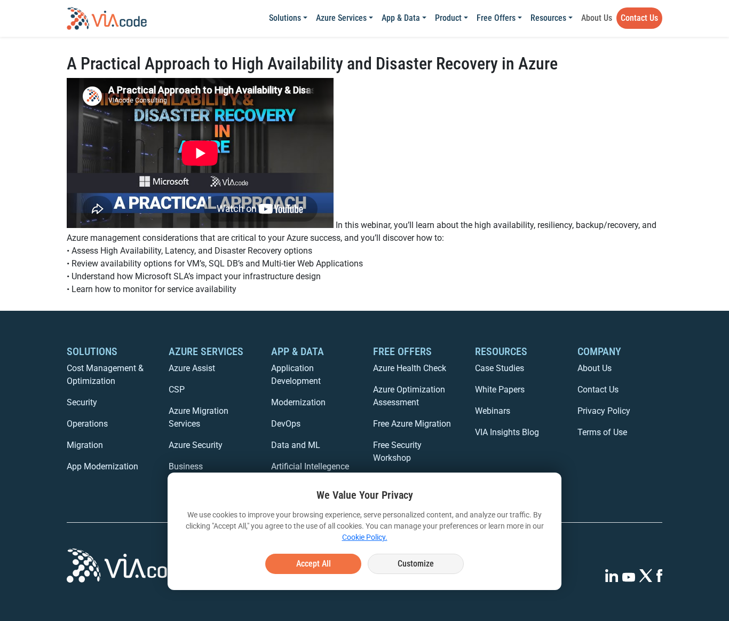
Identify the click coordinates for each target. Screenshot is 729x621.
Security (82, 402)
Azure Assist (192, 368)
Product (448, 18)
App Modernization (102, 466)
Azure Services (341, 18)
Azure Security (196, 445)
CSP (177, 389)
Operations (87, 424)
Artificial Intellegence (310, 466)
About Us (596, 18)
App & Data (401, 18)
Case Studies (499, 368)
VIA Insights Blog (507, 432)
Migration (85, 445)
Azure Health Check (409, 368)
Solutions (285, 18)
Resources (548, 18)
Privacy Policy (603, 411)
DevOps (285, 424)
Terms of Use (602, 432)
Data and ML (295, 445)
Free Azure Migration (412, 424)
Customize (416, 564)
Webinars (492, 411)
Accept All (313, 564)
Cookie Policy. (364, 537)
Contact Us (639, 18)
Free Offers (496, 18)
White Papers (500, 389)
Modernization (298, 402)
